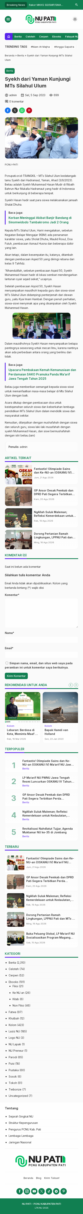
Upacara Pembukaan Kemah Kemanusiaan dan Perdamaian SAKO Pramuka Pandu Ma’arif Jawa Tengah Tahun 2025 (42, 374)
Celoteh (30, 36)
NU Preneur (16, 1050)
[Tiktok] (49, 1191)
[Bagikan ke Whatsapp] (22, 110)
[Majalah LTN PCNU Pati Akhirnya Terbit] (61, 707)
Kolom (12, 1025)
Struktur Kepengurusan (23, 1122)
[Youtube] (34, 1191)
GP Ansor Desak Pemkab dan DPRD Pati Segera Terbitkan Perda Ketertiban (53, 494)
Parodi (13, 1057)
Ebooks (56, 36)
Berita (18, 36)
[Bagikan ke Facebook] (8, 110)
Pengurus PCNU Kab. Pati (25, 1129)
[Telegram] (56, 1191)
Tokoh (13, 1082)
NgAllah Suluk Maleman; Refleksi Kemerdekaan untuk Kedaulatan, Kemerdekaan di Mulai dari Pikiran (45, 815)
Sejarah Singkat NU (21, 1116)
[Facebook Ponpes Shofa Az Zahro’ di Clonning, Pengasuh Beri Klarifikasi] (24, 707)
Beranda (28, 1178)
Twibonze (15, 1089)
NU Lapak (15, 1044)
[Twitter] (41, 1191)
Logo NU (14, 1037)
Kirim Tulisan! (51, 1178)
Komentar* (12, 594)
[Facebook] (19, 1191)
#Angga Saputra (64, 46)
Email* (9, 648)
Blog (38, 1178)
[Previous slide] (71, 685)
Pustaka (14, 1070)
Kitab (16, 999)
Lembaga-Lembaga (21, 1135)
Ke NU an (18, 992)
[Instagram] (27, 1191)
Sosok (13, 1076)
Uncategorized (18, 1095)
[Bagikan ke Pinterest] (29, 110)
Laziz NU (14, 1031)
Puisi (11, 1063)
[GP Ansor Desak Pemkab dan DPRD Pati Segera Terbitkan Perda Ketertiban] (18, 496)
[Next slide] (76, 685)
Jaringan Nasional (20, 1142)
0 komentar (16, 101)
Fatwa (12, 1012)
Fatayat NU (72, 36)
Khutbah (14, 1018)
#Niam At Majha (40, 46)
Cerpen (43, 36)
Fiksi (15, 986)
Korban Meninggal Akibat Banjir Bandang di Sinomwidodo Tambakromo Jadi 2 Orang (40, 220)
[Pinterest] (63, 1191)
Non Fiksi (18, 1005)
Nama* (9, 633)
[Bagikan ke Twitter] (15, 110)
